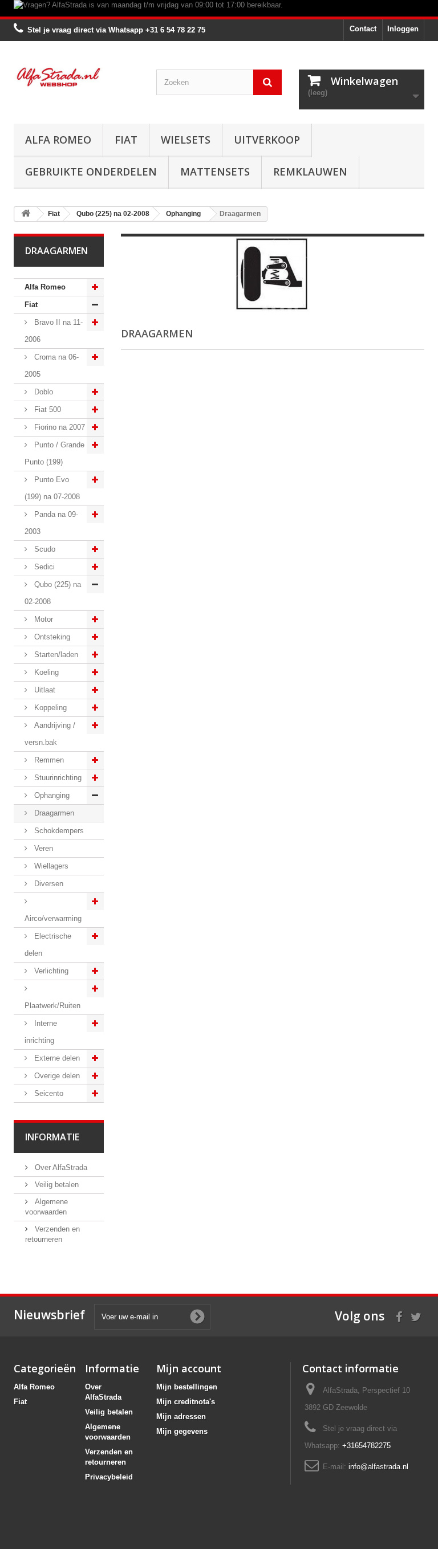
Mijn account (188, 1368)
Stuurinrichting (57, 777)
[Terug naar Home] (25, 214)
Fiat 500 (46, 409)
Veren (42, 848)
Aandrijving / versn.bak (50, 734)
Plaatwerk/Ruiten (52, 1005)
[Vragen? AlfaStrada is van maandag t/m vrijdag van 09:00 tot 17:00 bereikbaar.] (219, 8)
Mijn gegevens (182, 1431)
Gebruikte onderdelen (91, 171)
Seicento (47, 1093)
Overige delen (56, 1075)
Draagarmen (53, 813)
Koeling (45, 672)
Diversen (47, 883)
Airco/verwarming (53, 918)
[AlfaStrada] (76, 77)
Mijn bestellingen (186, 1387)
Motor (42, 619)
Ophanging (51, 795)
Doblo (42, 392)
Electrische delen (48, 944)
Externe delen (56, 1058)
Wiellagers (50, 866)
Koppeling (49, 707)
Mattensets (215, 171)
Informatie (52, 1137)
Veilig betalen (56, 1184)
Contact (363, 29)
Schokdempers (58, 830)
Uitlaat (43, 690)
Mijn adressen (181, 1416)
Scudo (43, 549)
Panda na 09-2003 (51, 523)
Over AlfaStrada (60, 1167)
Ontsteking (51, 637)
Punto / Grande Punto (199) (54, 453)
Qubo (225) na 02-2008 (53, 593)
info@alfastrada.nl (378, 1466)
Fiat (126, 139)
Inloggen (403, 29)
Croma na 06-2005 (52, 365)
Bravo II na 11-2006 (54, 331)
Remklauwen (310, 171)
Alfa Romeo (58, 139)
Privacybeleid (109, 1477)
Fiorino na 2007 (58, 427)
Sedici (43, 566)
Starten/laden (55, 654)
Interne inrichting (41, 1032)
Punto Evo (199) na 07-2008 (52, 488)
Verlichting (50, 971)
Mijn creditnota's (185, 1401)
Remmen (48, 760)
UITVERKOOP (267, 139)
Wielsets (185, 139)
